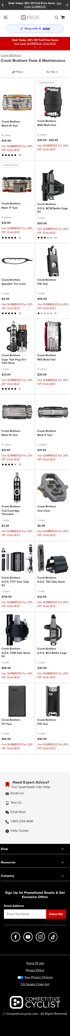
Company (7, 876)
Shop (4, 849)
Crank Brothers (11, 55)
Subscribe (56, 914)
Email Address (14, 906)
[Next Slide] (67, 5)
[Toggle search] (56, 17)
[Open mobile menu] (5, 17)
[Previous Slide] (2, 5)
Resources (8, 862)
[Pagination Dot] (30, 48)
